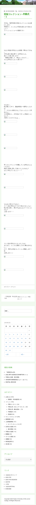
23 (6, 346)
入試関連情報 (9, 421)
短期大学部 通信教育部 (11, 479)
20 (21, 342)
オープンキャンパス (13, 424)
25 (14, 346)
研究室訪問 (9, 441)
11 (14, 338)
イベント (13, 287)
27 (21, 346)
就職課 (7, 439)
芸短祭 (10, 414)
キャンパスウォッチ (11, 417)
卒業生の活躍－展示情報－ (13, 377)
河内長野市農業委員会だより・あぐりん (17, 379)
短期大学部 (8, 477)
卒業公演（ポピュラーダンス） (16, 407)
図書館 (7, 434)
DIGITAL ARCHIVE (11, 382)
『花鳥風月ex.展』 (11, 372)
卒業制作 (10, 412)
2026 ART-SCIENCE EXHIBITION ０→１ (17, 374)
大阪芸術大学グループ (11, 475)
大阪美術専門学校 (10, 486)
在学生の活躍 (9, 426)
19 (18, 342)
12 (18, 338)
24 (10, 346)
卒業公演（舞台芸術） (14, 409)
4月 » (22, 354)
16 (6, 342)
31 (10, 350)
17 (10, 342)
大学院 (7, 484)
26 (18, 346)
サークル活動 (9, 436)
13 (21, 338)
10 (10, 338)
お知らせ (8, 397)
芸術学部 (8, 482)
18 (14, 342)
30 (6, 350)
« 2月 (7, 354)
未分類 (7, 444)
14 (25, 338)
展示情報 (10, 429)
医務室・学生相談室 (13, 399)
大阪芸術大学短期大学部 (24, 11)
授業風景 (8, 419)
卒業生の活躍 (9, 431)
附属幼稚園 (8, 489)
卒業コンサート (12, 404)
